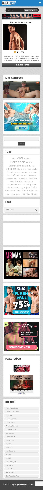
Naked (31, 190)
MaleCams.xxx (10, 451)
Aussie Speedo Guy (12, 408)
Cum (16, 175)
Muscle (25, 190)
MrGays (8, 458)
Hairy (12, 181)
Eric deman (32, 176)
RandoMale (9, 465)
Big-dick (31, 166)
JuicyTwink (9, 447)
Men (19, 190)
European (9, 179)
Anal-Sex (27, 158)
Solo (7, 194)
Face (16, 178)
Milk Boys (9, 455)
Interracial (14, 188)
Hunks (8, 188)
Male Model (10, 190)
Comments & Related (21, 65)
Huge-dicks (21, 184)
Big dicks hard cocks (27, 169)
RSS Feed (10, 209)
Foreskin (23, 178)
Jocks (34, 187)
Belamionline (15, 165)
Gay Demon (10, 433)
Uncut (34, 193)
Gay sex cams (10, 440)
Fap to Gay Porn (11, 419)
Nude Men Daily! (21, 393)
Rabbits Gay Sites (11, 462)
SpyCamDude (10, 469)
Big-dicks (11, 168)
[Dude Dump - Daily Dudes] (9, 3)
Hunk (34, 184)
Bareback (17, 162)
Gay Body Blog (11, 430)
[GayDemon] (21, 371)
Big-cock (25, 166)
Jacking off (22, 188)
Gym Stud (9, 444)
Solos (13, 194)
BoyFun (17, 172)
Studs (18, 194)
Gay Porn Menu (11, 437)
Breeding (24, 172)
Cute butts (24, 175)
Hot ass (30, 181)
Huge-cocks (12, 184)
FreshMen (33, 178)
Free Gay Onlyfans (12, 426)
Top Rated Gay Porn (12, 476)
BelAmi (29, 162)
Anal (20, 158)
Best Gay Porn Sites (12, 412)
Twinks (25, 194)
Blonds (10, 172)
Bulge (30, 172)
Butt (34, 172)
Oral (36, 190)
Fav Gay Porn (10, 422)
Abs (14, 158)
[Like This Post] (15, 52)
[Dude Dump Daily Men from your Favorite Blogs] (21, 16)
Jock (28, 187)
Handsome (20, 181)
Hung (28, 184)
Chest (9, 175)
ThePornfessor (11, 472)
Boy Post (9, 415)
